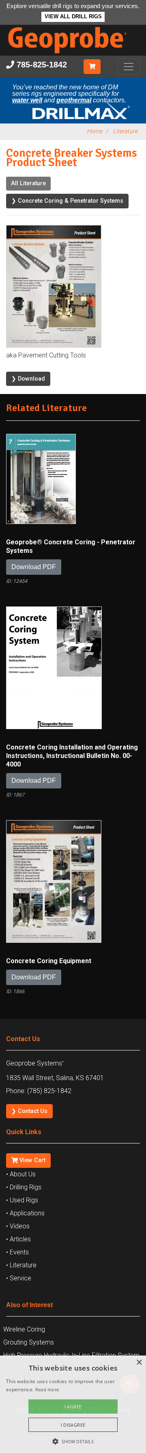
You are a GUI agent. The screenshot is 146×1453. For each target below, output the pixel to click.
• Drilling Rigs (23, 1187)
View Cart (31, 1160)
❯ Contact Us (29, 1111)
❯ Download (28, 378)
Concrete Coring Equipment (48, 961)
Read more (47, 1389)
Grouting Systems (28, 1342)
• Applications (25, 1213)
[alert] (73, 1404)
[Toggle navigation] (128, 66)
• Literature (21, 1265)
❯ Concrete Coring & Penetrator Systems (67, 200)
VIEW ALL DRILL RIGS (73, 16)
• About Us (21, 1174)
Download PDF (33, 566)
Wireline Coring (24, 1329)
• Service (18, 1278)
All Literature (28, 183)
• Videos (18, 1226)
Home (94, 131)
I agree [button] (73, 1406)
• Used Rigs (22, 1200)
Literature (125, 131)
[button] (73, 1440)
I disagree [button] (73, 1425)
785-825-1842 (40, 64)
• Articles (18, 1239)
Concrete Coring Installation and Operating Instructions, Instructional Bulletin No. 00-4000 (72, 755)
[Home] (73, 55)
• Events (17, 1252)
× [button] (139, 1363)
